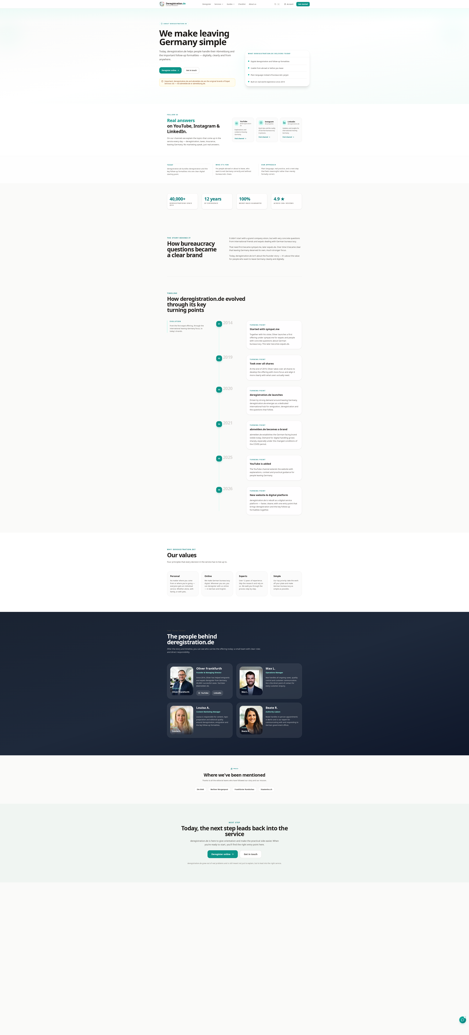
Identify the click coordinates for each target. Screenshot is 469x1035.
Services (217, 4)
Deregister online (169, 70)
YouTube (204, 693)
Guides (230, 4)
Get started (303, 4)
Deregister (206, 4)
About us (252, 4)
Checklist (241, 4)
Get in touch (191, 70)
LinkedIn (217, 693)
